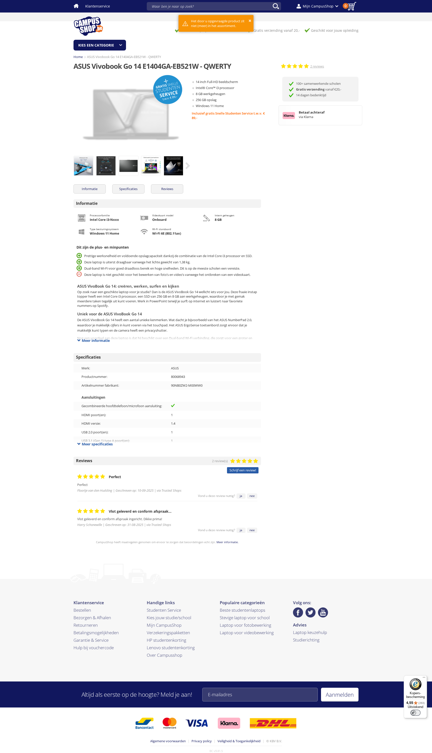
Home (78, 57)
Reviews (167, 189)
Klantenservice (97, 6)
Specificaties (128, 189)
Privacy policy (202, 741)
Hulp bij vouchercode (94, 647)
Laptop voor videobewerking (247, 632)
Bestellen (82, 610)
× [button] (249, 20)
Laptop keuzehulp (310, 632)
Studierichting (306, 640)
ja (241, 496)
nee (252, 496)
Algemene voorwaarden (168, 741)
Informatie (90, 189)
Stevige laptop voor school (245, 617)
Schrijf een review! (243, 470)
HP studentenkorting (166, 640)
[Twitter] (311, 612)
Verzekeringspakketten (168, 632)
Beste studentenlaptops (242, 610)
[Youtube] (323, 612)
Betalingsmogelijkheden (96, 632)
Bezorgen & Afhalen (92, 617)
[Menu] (424, 678)
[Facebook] (298, 612)
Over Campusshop (164, 655)
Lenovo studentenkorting (171, 647)
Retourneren (86, 625)
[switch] (415, 713)
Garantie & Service (91, 640)
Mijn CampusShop (164, 625)
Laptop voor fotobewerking (245, 625)
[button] (317, 6)
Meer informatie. (227, 542)
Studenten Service (164, 610)
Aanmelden (340, 694)
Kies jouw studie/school (169, 617)
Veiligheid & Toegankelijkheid (239, 741)
